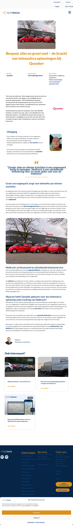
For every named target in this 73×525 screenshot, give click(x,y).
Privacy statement (40, 522)
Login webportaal (43, 464)
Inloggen (57, 6)
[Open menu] (69, 12)
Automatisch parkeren (29, 459)
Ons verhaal (59, 454)
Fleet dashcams (26, 475)
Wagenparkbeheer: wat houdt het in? (19, 381)
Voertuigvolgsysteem (35, 75)
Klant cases (59, 464)
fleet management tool (31, 206)
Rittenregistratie (27, 488)
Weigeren (36, 518)
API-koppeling (42, 457)
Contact (68, 2)
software (11, 281)
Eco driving (25, 472)
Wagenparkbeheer (27, 494)
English (58, 479)
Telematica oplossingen (45, 454)
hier (29, 505)
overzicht (37, 308)
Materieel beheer (27, 485)
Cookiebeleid (30, 522)
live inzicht (34, 142)
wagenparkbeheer (34, 270)
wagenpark (12, 199)
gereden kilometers (44, 315)
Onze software (60, 459)
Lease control (25, 478)
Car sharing (25, 462)
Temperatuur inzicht (28, 491)
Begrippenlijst (64, 466)
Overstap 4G (57, 2)
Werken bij (59, 461)
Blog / (58, 466)
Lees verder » (12, 386)
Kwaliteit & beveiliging (63, 457)
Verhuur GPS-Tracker (44, 459)
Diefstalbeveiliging (27, 465)
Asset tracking (26, 456)
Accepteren (36, 512)
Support (58, 473)
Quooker (39, 151)
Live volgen (25, 482)
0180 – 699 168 (69, 6)
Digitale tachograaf (28, 469)
